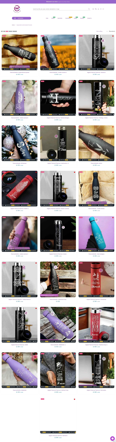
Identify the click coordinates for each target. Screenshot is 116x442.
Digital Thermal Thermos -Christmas (96, 299)
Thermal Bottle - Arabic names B (19, 118)
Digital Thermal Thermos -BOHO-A (20, 208)
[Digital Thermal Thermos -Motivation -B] (58, 143)
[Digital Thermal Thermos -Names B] (58, 415)
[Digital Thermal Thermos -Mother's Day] (58, 370)
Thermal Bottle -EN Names (19, 163)
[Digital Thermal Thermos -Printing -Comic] (96, 98)
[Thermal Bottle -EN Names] (19, 143)
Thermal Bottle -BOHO (96, 163)
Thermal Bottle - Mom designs (96, 254)
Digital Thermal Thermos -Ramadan (96, 390)
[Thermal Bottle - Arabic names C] (19, 234)
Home (13, 25)
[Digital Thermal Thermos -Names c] (96, 52)
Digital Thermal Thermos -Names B (58, 435)
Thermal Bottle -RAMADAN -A (58, 344)
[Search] (89, 9)
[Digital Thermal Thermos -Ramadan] (96, 370)
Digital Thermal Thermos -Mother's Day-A (96, 344)
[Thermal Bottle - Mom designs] (96, 234)
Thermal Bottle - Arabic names (96, 208)
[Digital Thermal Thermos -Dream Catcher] (58, 188)
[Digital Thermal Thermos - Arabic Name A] (19, 279)
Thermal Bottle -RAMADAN (19, 390)
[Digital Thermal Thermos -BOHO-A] (19, 188)
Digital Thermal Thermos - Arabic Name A (19, 299)
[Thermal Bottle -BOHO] (96, 143)
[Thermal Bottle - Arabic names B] (19, 98)
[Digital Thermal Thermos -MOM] (19, 325)
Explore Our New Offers (64, 1)
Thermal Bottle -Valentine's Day (58, 299)
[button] (95, 9)
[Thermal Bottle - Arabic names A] (58, 52)
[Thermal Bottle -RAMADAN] (19, 370)
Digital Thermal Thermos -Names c (96, 72)
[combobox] (61, 9)
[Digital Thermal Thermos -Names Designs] (58, 98)
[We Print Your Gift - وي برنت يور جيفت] (17, 9)
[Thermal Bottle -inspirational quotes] (19, 52)
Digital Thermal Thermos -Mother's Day (58, 390)
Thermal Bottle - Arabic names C (19, 254)
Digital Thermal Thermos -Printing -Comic (96, 118)
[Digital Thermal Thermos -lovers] (58, 234)
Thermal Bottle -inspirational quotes (19, 72)
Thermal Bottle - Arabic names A (58, 72)
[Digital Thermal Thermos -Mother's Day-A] (96, 325)
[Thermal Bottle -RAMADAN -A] (58, 325)
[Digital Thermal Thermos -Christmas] (96, 279)
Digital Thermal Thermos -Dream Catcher (58, 208)
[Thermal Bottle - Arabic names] (96, 188)
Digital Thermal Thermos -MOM (19, 344)
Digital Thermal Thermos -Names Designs (58, 118)
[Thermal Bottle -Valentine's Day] (58, 279)
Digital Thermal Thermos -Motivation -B (58, 163)
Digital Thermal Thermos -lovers (58, 254)
